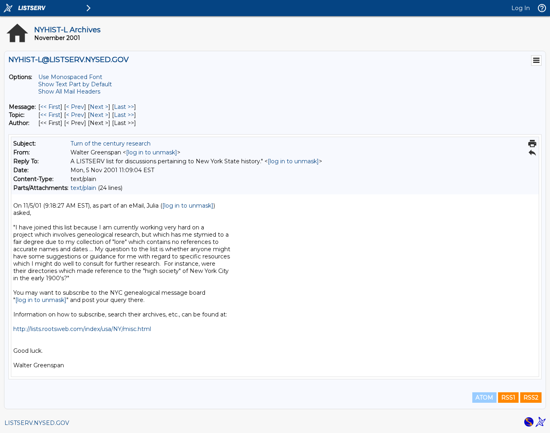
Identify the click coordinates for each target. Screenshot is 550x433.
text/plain (83, 188)
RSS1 (508, 397)
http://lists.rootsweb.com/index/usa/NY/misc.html (82, 329)
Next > (99, 106)
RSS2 (530, 397)
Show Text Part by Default (75, 84)
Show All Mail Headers (69, 91)
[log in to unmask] (151, 152)
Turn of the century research (110, 143)
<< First (50, 106)
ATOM (484, 397)
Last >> (124, 106)
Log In (520, 8)
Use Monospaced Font (70, 77)
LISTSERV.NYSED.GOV (36, 423)
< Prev (75, 106)
